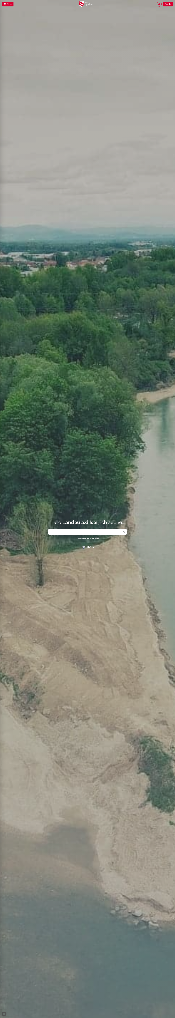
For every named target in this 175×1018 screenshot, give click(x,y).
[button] (4, 1014)
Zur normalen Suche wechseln (87, 538)
